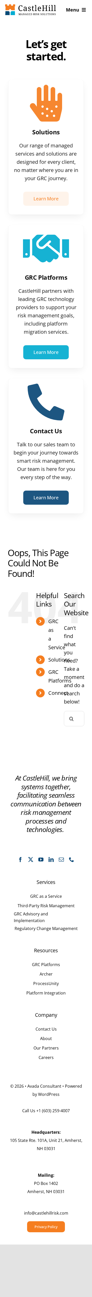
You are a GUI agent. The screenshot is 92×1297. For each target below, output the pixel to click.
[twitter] (30, 859)
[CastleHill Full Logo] (30, 6)
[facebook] (20, 859)
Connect (58, 692)
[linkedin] (51, 859)
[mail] (61, 859)
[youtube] (40, 859)
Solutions (59, 659)
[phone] (71, 859)
